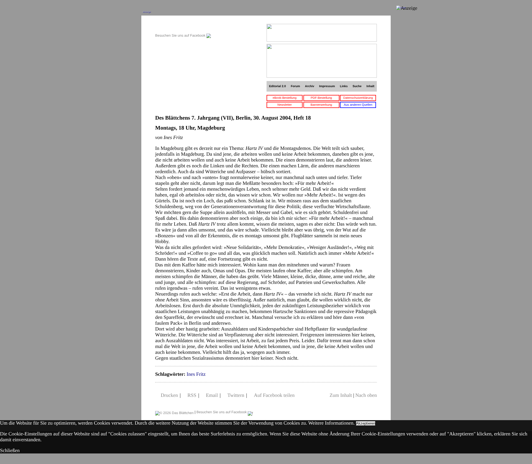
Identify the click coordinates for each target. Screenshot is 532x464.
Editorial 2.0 (277, 86)
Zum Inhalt (340, 395)
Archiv (309, 86)
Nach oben (366, 395)
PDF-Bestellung (321, 98)
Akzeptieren (365, 423)
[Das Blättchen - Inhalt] (183, 27)
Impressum (327, 86)
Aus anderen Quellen (358, 105)
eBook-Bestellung (284, 98)
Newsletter (284, 105)
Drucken (169, 395)
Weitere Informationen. (331, 423)
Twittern (235, 395)
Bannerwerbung (321, 105)
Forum (295, 86)
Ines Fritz (195, 374)
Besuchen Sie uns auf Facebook (180, 35)
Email (212, 395)
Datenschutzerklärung (358, 98)
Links (344, 86)
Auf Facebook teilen (274, 395)
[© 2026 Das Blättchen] (174, 412)
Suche (357, 86)
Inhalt (371, 86)
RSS (192, 395)
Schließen (10, 450)
